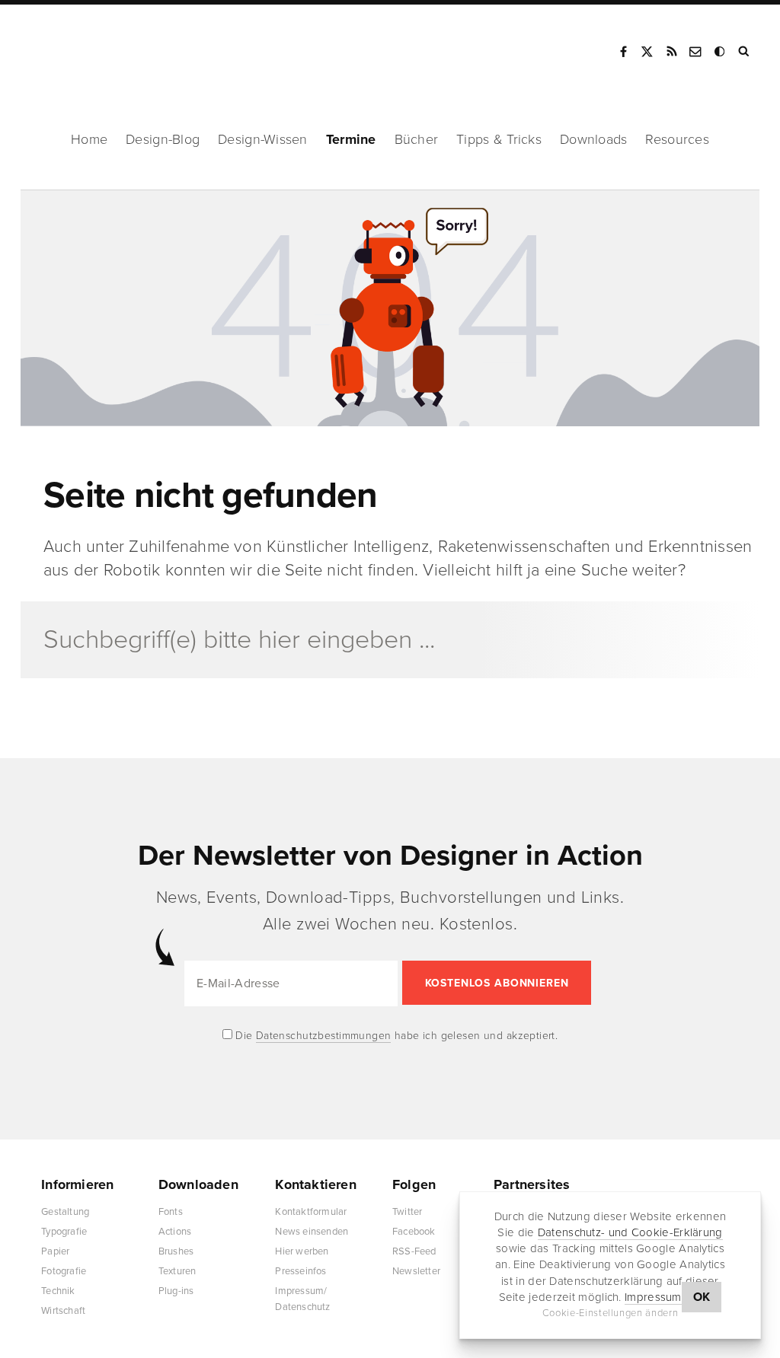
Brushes (175, 1251)
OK (702, 1297)
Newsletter (416, 1271)
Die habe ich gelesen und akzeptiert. (395, 1035)
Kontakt (696, 51)
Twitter (407, 1212)
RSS (671, 51)
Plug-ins (176, 1291)
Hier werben (301, 1251)
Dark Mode (720, 51)
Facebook (623, 51)
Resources (676, 139)
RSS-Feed (414, 1251)
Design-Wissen (263, 139)
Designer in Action (102, 46)
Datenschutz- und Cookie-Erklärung (630, 1232)
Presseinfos (300, 1271)
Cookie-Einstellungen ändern (610, 1313)
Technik (58, 1291)
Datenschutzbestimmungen (324, 1035)
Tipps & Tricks (499, 139)
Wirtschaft (63, 1311)
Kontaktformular (311, 1212)
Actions (174, 1232)
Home (89, 139)
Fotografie (63, 1271)
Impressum (653, 1297)
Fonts (170, 1212)
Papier (55, 1251)
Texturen (177, 1271)
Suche (745, 51)
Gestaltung (65, 1212)
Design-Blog (163, 139)
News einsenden (311, 1232)
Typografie (64, 1232)
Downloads (593, 139)
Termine (351, 139)
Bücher (417, 139)
